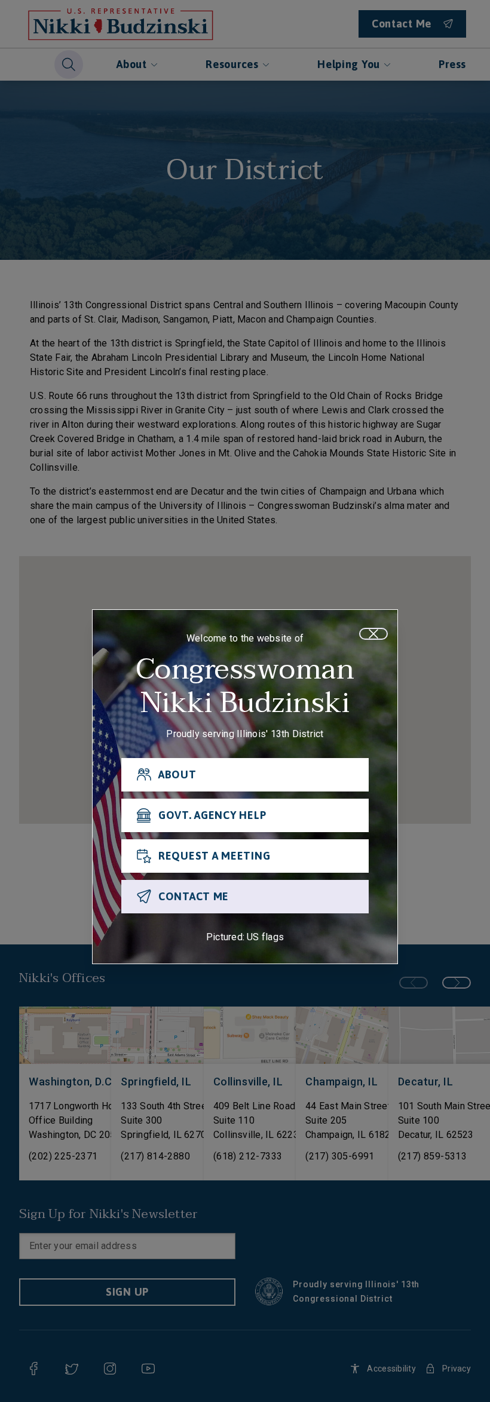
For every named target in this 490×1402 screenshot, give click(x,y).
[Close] (373, 634)
